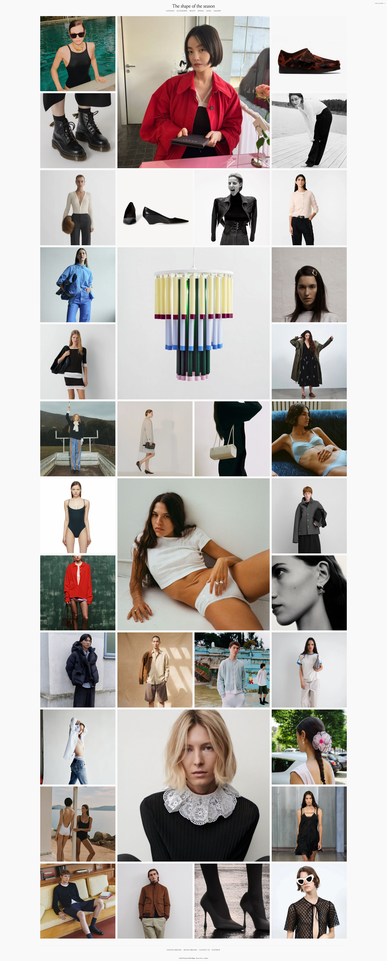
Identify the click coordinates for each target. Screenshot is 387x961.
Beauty (192, 11)
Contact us (204, 950)
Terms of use (199, 958)
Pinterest (216, 950)
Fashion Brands (174, 950)
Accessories (182, 11)
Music (208, 11)
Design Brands (190, 950)
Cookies (206, 958)
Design (201, 11)
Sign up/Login (379, 3)
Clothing (170, 11)
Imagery (217, 11)
